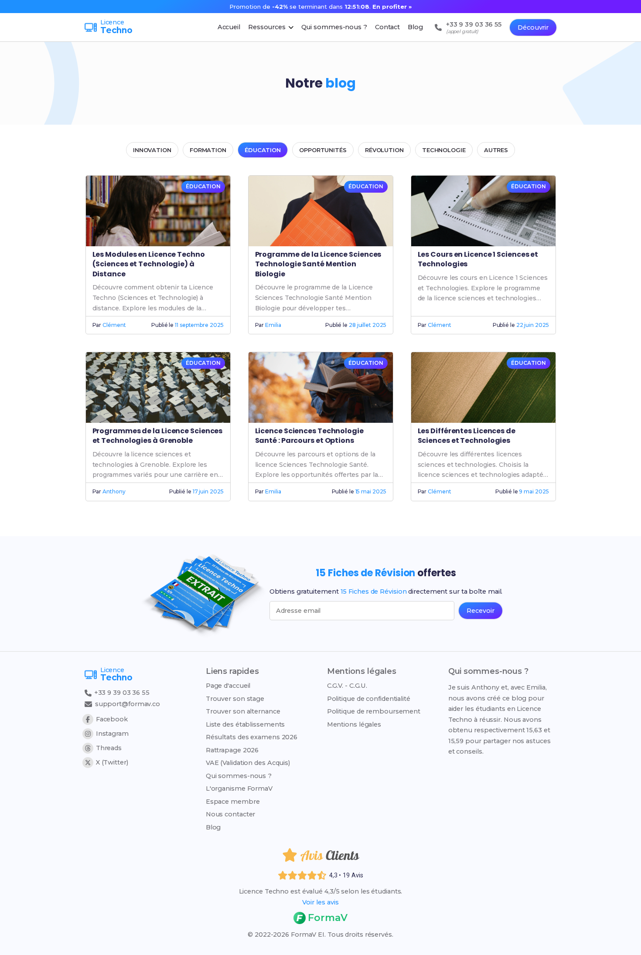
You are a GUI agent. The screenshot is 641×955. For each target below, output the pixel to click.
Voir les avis (320, 902)
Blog (213, 827)
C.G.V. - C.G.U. (347, 686)
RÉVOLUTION (384, 149)
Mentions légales (354, 724)
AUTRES (496, 149)
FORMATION (208, 149)
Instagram (112, 733)
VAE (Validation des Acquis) (248, 763)
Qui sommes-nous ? (239, 776)
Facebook (112, 719)
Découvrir (533, 27)
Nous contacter (231, 814)
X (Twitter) (112, 762)
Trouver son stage (235, 699)
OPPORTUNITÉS (323, 149)
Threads (109, 748)
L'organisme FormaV (239, 788)
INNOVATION (152, 149)
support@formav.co (127, 704)
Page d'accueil (228, 686)
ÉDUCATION (263, 149)
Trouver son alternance (243, 711)
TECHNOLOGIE (444, 149)
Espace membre (233, 801)
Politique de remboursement (373, 711)
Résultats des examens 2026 (251, 737)
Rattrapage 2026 (232, 750)
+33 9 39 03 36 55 (121, 693)
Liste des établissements (245, 724)
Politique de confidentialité (368, 699)
